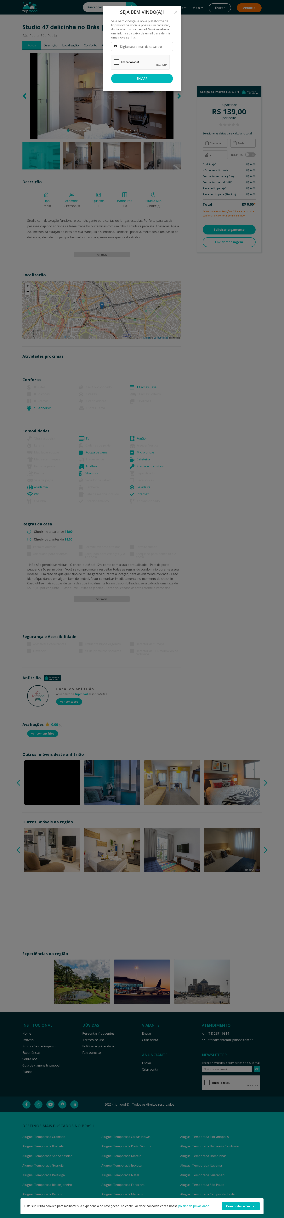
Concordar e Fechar (241, 1206)
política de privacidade (193, 1206)
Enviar (142, 78)
